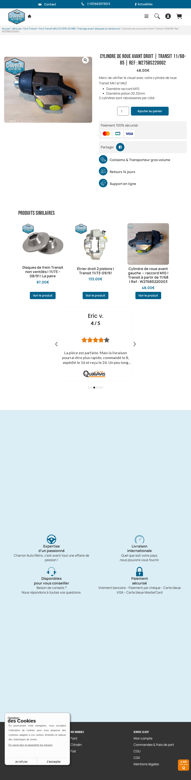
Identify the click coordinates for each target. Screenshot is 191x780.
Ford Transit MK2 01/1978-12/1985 (57, 28)
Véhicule (16, 28)
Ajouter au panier (149, 111)
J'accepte (53, 761)
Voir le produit (43, 295)
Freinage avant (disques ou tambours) (99, 28)
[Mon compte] (168, 16)
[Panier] (179, 16)
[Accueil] (29, 16)
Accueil (6, 28)
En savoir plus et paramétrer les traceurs (31, 745)
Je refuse (21, 761)
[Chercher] (157, 16)
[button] (85, 60)
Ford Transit (30, 28)
